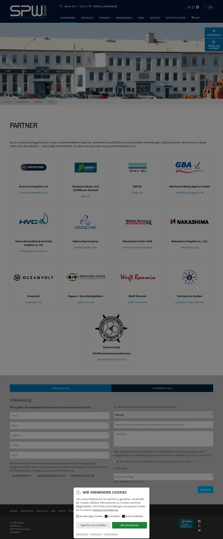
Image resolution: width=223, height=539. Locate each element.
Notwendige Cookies (91, 516)
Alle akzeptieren (129, 525)
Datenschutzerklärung (105, 510)
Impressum (96, 534)
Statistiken (114, 516)
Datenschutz (82, 534)
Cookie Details (111, 534)
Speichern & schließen (93, 525)
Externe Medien (134, 516)
